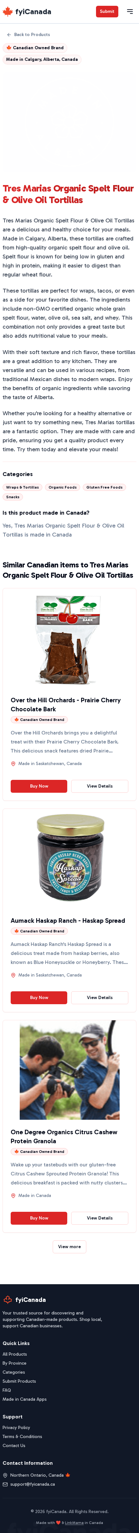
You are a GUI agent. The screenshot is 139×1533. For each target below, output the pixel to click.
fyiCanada (33, 11)
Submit (107, 11)
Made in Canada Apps (25, 1399)
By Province (15, 1363)
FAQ (7, 1390)
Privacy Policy (16, 1427)
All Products (15, 1354)
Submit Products (19, 1381)
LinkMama (74, 1522)
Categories (14, 1372)
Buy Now (39, 786)
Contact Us (14, 1445)
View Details (100, 786)
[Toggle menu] (129, 11)
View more (69, 1246)
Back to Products (32, 34)
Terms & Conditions (22, 1436)
